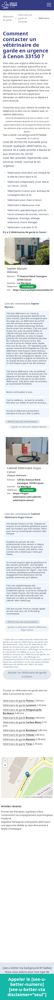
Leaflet (27, 797)
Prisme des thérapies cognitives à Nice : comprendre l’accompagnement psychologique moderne (27, 815)
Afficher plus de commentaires (22, 421)
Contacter (28, 286)
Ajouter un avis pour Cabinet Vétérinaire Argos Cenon (27, 628)
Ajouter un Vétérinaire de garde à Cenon (27, 674)
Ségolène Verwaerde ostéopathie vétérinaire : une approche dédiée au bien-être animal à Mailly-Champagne (26, 825)
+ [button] (5, 761)
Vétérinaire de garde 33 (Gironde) (25, 18)
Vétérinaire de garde (18, 700)
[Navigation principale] (27, 5)
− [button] (5, 765)
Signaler (43, 296)
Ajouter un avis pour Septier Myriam (29, 426)
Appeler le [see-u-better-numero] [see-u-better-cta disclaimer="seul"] (27, 986)
